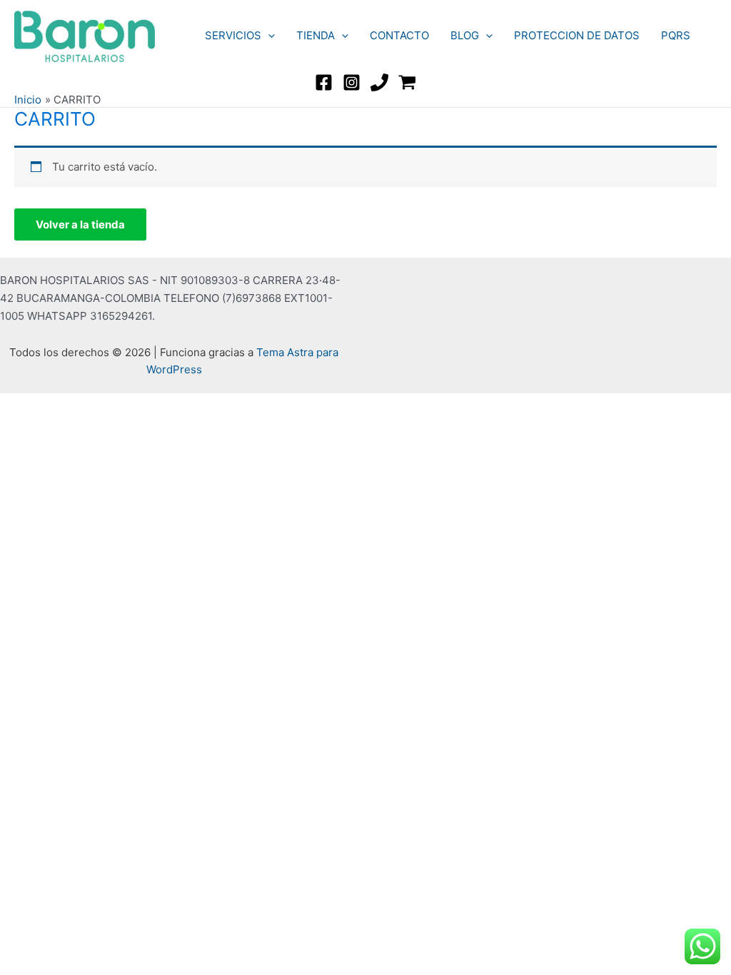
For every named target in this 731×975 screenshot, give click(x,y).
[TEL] (379, 82)
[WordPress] (407, 82)
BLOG (464, 35)
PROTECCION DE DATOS (577, 35)
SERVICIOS (233, 35)
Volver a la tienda (80, 224)
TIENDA (315, 35)
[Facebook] (323, 82)
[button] (268, 35)
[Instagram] (351, 82)
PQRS (675, 35)
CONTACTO (399, 35)
